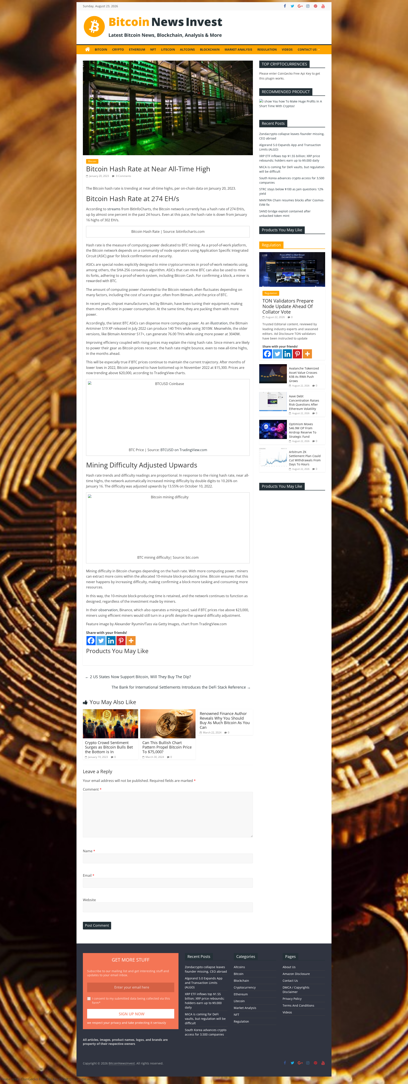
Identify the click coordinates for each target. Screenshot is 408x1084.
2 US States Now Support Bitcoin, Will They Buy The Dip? (138, 676)
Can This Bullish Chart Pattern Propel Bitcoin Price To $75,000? (167, 747)
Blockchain (210, 49)
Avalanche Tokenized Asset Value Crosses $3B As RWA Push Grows (304, 374)
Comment (92, 789)
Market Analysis (238, 49)
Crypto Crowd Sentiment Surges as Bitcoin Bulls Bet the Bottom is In (109, 747)
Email (88, 875)
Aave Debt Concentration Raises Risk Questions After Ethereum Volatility (304, 402)
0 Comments (123, 176)
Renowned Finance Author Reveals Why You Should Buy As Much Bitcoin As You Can (225, 720)
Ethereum (137, 49)
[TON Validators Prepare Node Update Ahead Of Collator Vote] (292, 254)
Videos (287, 49)
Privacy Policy (292, 999)
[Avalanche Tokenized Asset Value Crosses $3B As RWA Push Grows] (273, 366)
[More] (131, 640)
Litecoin (168, 49)
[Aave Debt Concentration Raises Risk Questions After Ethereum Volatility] (273, 394)
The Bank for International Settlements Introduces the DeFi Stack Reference (181, 687)
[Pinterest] (121, 640)
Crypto (118, 49)
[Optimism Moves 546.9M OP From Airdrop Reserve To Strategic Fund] (273, 422)
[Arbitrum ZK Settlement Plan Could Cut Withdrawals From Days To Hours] (273, 450)
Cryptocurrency (245, 987)
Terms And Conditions (298, 1005)
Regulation (267, 49)
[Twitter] (101, 640)
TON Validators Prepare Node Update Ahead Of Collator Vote (287, 306)
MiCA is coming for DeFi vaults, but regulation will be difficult (205, 1018)
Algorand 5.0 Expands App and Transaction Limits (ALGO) (203, 982)
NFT (153, 49)
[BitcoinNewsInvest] (87, 49)
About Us (289, 967)
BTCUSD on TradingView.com (183, 450)
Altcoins (187, 49)
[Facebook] (91, 640)
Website (89, 900)
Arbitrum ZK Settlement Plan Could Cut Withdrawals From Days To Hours (305, 458)
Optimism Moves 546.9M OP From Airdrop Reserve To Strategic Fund (302, 430)
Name (89, 851)
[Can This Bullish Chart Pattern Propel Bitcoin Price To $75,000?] (168, 711)
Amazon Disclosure (296, 974)
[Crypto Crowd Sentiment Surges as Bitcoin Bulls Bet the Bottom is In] (110, 711)
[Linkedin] (111, 640)
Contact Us (307, 49)
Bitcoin (101, 49)
